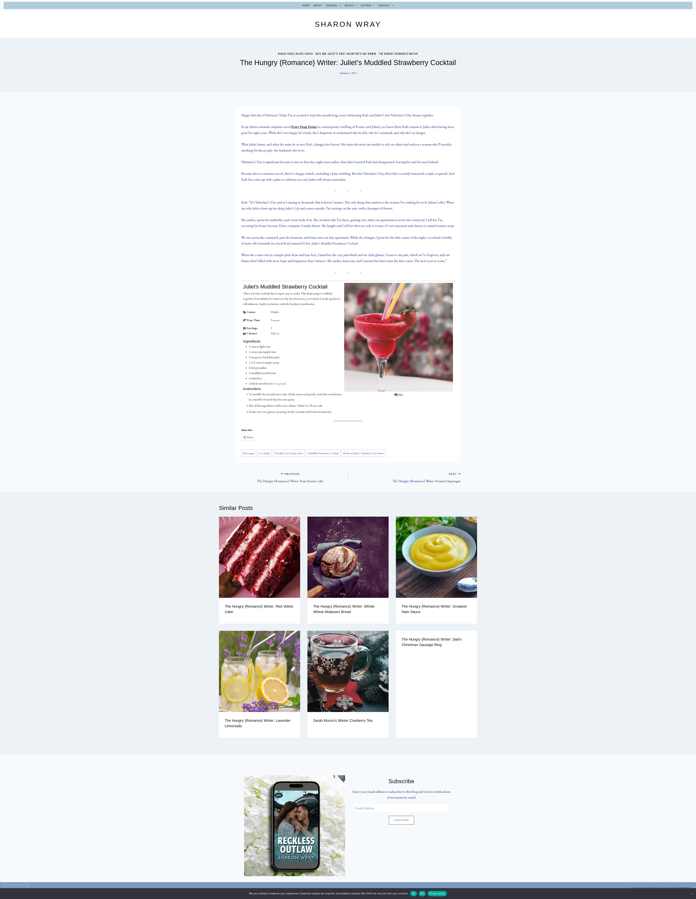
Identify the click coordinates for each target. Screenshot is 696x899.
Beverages (248, 453)
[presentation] (259, 557)
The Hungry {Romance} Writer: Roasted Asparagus (426, 477)
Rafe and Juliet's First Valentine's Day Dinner (346, 53)
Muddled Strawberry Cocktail (323, 453)
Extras (366, 5)
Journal (331, 5)
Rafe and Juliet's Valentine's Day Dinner (363, 453)
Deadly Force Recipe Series (295, 53)
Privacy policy (437, 893)
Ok (413, 893)
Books (349, 5)
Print (400, 394)
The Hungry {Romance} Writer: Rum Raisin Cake (290, 477)
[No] (691, 893)
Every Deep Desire (304, 127)
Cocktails (264, 453)
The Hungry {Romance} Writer (398, 53)
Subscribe (401, 820)
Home (306, 5)
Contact (384, 5)
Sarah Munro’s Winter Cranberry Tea (342, 720)
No (422, 893)
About (317, 5)
